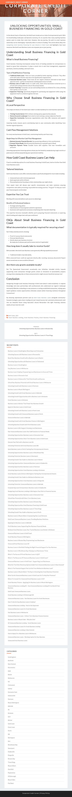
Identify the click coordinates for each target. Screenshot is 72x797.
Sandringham (12, 657)
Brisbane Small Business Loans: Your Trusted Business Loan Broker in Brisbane (31, 530)
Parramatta (11, 667)
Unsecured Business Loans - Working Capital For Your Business (26, 637)
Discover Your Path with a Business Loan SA (20, 442)
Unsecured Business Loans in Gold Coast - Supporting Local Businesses (29, 561)
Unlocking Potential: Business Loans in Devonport (23, 456)
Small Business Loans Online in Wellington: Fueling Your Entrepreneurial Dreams (32, 474)
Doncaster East (12, 692)
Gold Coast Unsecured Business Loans (19, 591)
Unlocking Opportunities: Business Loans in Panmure (24, 467)
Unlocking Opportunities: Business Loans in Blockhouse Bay (26, 452)
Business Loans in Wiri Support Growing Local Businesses (25, 428)
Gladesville (11, 752)
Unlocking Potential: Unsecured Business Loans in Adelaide (25, 484)
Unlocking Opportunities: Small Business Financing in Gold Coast (36, 27)
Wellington (11, 738)
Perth (9, 731)
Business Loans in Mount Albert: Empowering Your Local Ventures (27, 516)
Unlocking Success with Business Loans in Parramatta (24, 354)
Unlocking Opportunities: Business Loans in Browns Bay (24, 502)
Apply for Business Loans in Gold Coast (19, 407)
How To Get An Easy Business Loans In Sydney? (22, 602)
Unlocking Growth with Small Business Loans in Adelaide (25, 393)
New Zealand (12, 664)
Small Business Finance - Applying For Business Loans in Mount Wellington (30, 582)
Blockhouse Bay (12, 745)
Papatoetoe (11, 773)
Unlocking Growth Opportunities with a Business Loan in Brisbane (28, 396)
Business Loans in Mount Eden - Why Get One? (21, 619)
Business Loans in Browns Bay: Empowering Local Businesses (26, 540)
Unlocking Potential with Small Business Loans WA (23, 446)
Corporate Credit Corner (17, 2)
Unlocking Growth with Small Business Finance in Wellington (26, 421)
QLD (17, 315)
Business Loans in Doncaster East (18, 375)
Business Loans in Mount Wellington (19, 389)
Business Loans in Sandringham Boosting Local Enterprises (25, 351)
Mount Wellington (13, 703)
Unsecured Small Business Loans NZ (18, 544)
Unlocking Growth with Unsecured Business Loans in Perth (25, 414)
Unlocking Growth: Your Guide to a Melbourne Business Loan (26, 477)
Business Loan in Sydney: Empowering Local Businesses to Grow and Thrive (30, 372)
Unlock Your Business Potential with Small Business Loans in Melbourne (29, 382)
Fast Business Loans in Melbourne (18, 612)
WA (9, 734)
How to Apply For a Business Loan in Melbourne (22, 633)
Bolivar (10, 720)
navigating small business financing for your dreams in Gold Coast (27, 45)
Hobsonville (11, 695)
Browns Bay (11, 759)
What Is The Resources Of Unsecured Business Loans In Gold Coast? (28, 558)
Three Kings (11, 762)
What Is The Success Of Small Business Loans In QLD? (24, 554)
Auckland (10, 660)
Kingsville (11, 755)
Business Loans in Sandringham (17, 365)
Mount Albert (12, 766)
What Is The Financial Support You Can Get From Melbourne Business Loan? (30, 568)
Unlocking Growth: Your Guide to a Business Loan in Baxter (25, 460)
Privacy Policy (45, 793)
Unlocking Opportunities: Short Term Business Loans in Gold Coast (28, 438)
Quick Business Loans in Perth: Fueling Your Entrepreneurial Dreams (28, 449)
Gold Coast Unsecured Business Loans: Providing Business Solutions (28, 519)
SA (8, 709)
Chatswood (11, 685)
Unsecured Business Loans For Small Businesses (22, 609)
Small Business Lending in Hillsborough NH (21, 595)
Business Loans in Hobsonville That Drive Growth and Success (26, 379)
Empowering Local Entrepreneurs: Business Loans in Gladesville (27, 488)
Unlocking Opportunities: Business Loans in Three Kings (25, 509)
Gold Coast (11, 315)
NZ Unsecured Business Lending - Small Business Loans (24, 623)
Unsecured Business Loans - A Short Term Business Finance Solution (28, 616)
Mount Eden (11, 780)
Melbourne (11, 678)
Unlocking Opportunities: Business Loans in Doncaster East (25, 435)
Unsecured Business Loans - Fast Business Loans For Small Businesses (28, 598)
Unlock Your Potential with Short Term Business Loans (24, 498)
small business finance (31, 317)
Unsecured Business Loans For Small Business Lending (24, 626)
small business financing (47, 317)
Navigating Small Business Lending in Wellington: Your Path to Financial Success (32, 491)
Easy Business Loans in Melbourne (18, 368)
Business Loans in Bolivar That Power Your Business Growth (26, 403)
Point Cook (11, 727)
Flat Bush (11, 783)
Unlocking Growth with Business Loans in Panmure (23, 386)
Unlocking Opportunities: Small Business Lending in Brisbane (26, 470)
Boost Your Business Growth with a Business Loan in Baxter (25, 358)
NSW (9, 671)
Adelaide (10, 706)
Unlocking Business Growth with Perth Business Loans (24, 424)
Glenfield (10, 769)
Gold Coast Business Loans (42, 297)
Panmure (10, 699)
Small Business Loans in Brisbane (18, 400)
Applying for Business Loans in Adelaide (20, 523)
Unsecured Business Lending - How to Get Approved (23, 605)
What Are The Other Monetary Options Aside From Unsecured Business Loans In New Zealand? (36, 565)
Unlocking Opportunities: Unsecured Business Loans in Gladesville (27, 463)
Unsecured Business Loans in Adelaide (19, 417)
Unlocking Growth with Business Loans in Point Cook (24, 410)
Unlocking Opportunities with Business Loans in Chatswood (26, 361)
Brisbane (10, 713)
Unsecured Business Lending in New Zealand (21, 630)
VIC (9, 681)
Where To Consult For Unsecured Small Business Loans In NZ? (26, 579)
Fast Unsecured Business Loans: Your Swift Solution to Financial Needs (28, 431)
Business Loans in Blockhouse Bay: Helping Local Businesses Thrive (28, 551)
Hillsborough (12, 776)
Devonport (11, 748)
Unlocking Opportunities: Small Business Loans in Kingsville (26, 481)
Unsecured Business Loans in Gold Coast (20, 533)
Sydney (10, 688)
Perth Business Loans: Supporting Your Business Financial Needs (27, 526)
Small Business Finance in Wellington (19, 537)
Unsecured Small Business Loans (17, 640)
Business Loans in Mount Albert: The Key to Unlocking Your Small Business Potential (33, 572)
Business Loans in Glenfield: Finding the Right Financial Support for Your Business (32, 547)
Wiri (9, 741)
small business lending (16, 317)
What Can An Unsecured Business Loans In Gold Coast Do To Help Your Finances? (32, 575)
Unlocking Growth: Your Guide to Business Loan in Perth (24, 512)
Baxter (10, 674)
